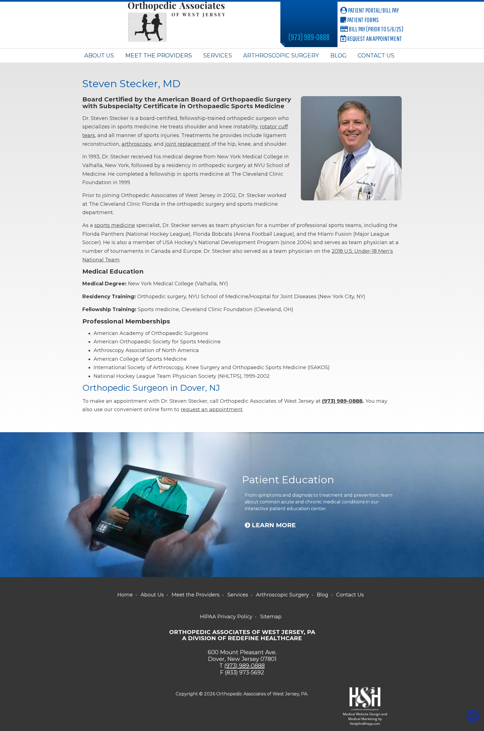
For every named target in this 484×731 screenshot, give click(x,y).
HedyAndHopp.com (365, 723)
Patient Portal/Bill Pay (373, 10)
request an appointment (212, 409)
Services (217, 55)
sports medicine (114, 225)
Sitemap (270, 617)
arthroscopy (136, 144)
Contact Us (376, 55)
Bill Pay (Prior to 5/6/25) (375, 29)
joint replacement (187, 144)
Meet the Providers (158, 55)
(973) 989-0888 (309, 37)
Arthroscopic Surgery (281, 55)
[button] (472, 716)
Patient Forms (362, 20)
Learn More (273, 525)
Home (125, 595)
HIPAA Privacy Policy (226, 617)
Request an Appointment (374, 38)
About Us (99, 55)
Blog (338, 55)
